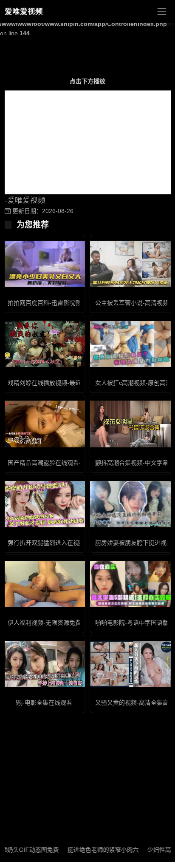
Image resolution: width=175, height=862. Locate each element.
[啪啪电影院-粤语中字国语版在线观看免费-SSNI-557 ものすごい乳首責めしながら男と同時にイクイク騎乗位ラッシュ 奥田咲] (131, 584)
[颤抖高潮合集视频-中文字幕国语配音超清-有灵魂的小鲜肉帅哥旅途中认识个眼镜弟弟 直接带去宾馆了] (131, 424)
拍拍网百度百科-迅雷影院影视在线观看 (59, 302)
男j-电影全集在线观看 (43, 702)
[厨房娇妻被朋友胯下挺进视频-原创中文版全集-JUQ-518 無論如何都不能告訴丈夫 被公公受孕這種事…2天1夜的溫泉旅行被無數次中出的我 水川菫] (131, 504)
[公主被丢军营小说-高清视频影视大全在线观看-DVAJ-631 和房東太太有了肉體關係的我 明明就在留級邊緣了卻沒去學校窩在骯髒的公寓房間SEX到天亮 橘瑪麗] (131, 264)
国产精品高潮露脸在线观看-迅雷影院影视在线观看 (74, 462)
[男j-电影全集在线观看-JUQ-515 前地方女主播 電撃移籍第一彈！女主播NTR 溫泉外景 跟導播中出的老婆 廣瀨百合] (44, 664)
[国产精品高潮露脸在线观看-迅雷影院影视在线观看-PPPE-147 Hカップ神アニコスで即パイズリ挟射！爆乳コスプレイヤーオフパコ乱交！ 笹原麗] (44, 424)
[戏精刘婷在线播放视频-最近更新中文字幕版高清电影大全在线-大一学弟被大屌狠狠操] (44, 344)
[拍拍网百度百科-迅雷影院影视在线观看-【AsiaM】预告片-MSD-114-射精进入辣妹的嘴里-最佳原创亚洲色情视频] (44, 264)
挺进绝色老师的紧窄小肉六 (94, 849)
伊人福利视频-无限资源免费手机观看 (56, 622)
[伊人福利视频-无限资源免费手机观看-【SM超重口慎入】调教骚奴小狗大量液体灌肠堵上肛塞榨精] (44, 584)
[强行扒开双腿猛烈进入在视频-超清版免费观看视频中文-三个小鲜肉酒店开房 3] (44, 504)
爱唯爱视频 (24, 11)
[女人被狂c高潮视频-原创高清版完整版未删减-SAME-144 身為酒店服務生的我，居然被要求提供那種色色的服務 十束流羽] (131, 344)
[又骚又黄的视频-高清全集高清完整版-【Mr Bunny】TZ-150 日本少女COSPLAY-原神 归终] (131, 664)
